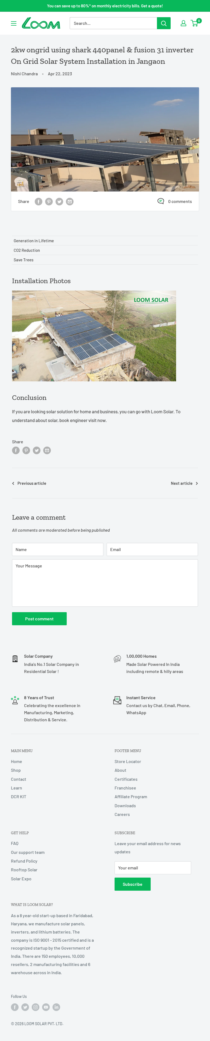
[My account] (183, 23)
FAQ (14, 843)
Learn (16, 787)
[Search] (164, 23)
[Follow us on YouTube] (46, 1007)
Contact (18, 779)
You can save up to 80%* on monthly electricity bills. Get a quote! (105, 5)
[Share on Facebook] (38, 201)
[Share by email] (70, 201)
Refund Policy (24, 860)
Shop (16, 770)
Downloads (125, 805)
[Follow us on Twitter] (25, 1007)
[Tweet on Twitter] (59, 201)
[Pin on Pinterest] (49, 201)
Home (16, 761)
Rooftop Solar (24, 869)
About (120, 770)
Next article (181, 483)
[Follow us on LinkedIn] (56, 1007)
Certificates (126, 779)
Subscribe (132, 884)
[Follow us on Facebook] (15, 1007)
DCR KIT (18, 796)
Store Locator (128, 761)
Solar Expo (21, 878)
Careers (122, 814)
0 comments (180, 201)
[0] (194, 23)
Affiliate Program (131, 796)
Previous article (32, 483)
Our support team (28, 852)
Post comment (39, 618)
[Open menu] (13, 23)
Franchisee (125, 787)
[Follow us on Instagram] (35, 1007)
